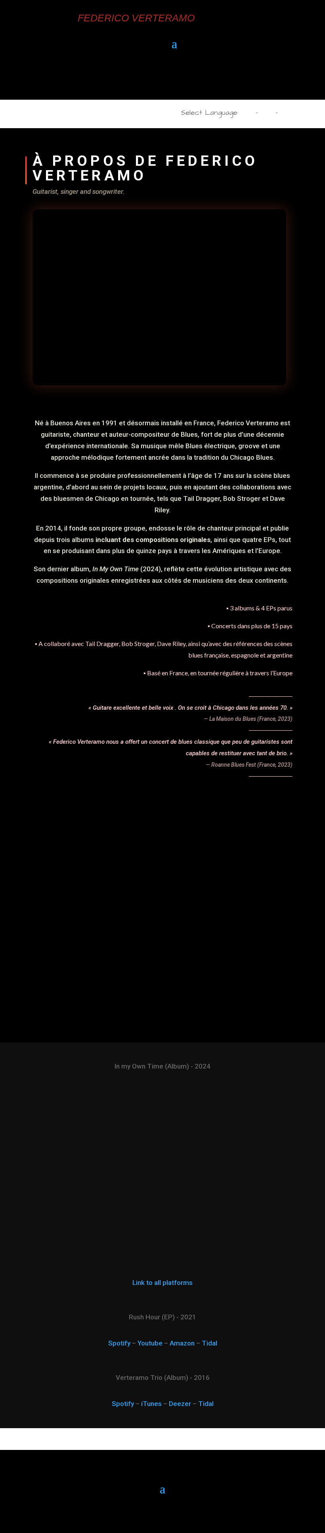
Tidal (209, 1343)
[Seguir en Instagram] (170, 79)
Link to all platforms (162, 1283)
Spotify (119, 1343)
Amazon (182, 1343)
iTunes (151, 1404)
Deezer (180, 1404)
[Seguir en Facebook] (155, 79)
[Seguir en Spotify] (185, 79)
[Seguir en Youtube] (140, 79)
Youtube (150, 1343)
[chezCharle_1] (162, 1008)
